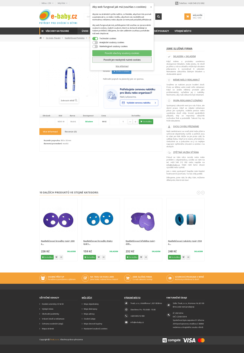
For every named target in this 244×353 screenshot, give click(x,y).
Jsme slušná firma (179, 48)
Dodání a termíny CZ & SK (53, 304)
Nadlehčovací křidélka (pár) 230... (140, 242)
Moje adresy (89, 314)
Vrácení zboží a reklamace (53, 318)
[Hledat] (158, 16)
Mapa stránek (48, 328)
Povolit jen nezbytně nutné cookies (122, 59)
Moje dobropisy (90, 309)
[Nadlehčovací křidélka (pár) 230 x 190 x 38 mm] (143, 219)
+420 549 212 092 (191, 3)
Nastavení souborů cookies (95, 328)
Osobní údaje (89, 318)
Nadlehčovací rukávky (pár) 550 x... (185, 242)
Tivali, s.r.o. (54, 339)
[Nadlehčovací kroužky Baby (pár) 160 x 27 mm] (100, 219)
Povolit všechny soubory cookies (122, 53)
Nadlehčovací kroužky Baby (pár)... (98, 242)
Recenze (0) (71, 131)
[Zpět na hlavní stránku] (40, 37)
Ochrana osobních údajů (52, 323)
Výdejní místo (47, 309)
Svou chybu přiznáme (186, 126)
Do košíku (147, 121)
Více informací (122, 66)
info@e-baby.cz (173, 165)
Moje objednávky (91, 304)
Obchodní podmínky (50, 314)
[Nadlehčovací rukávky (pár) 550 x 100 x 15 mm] (185, 219)
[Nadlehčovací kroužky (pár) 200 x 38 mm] (58, 219)
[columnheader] (47, 116)
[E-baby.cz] (58, 16)
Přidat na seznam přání (56, 257)
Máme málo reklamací (186, 79)
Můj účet (87, 297)
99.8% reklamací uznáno (188, 100)
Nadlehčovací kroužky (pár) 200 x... (58, 242)
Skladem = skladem (184, 56)
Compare (61, 257)
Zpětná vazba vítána (186, 152)
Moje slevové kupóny (93, 323)
